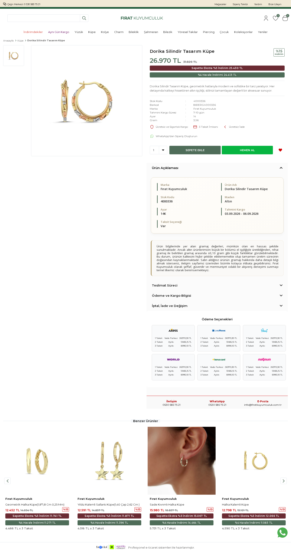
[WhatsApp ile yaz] (282, 532)
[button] (283, 481)
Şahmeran (151, 32)
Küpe (92, 32)
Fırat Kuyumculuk (204, 108)
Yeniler (263, 32)
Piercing (209, 32)
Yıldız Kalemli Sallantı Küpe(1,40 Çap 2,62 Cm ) (109, 504)
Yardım (258, 4)
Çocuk (224, 32)
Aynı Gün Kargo (58, 32)
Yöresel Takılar (188, 32)
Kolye (105, 32)
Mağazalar (220, 4)
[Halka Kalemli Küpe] (254, 461)
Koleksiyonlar (243, 32)
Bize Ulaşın (274, 4)
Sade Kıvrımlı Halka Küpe (167, 504)
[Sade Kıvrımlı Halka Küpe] (182, 461)
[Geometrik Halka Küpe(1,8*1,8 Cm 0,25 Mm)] (37, 461)
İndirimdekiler (33, 32)
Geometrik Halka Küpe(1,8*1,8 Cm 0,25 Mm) (34, 504)
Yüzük (79, 32)
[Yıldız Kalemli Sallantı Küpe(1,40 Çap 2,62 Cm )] (109, 461)
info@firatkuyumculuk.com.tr (263, 404)
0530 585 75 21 (217, 404)
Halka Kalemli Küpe (235, 504)
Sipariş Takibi (240, 4)
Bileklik (134, 32)
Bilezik (167, 32)
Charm (119, 32)
